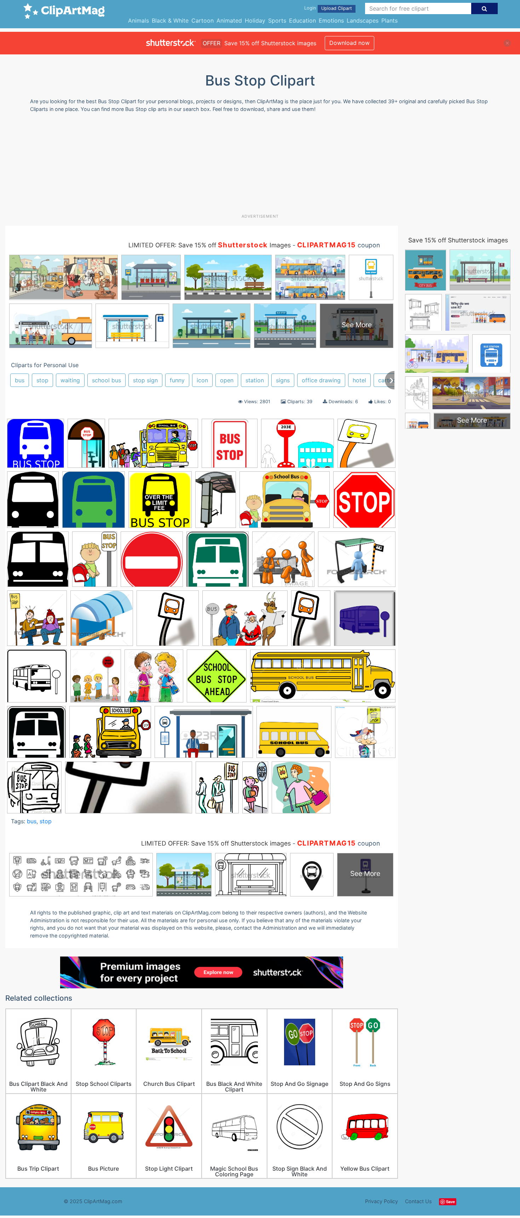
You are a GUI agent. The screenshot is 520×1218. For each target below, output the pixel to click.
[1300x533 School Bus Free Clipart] (322, 679)
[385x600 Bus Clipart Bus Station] (216, 503)
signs (283, 380)
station (254, 380)
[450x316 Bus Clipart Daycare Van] (284, 503)
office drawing (321, 380)
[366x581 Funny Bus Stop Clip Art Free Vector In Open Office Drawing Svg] (310, 621)
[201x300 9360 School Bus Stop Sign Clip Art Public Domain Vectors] (86, 446)
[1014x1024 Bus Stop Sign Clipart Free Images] (37, 562)
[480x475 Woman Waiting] (301, 790)
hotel (359, 380)
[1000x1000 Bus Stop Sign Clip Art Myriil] (364, 502)
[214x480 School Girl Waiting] (255, 790)
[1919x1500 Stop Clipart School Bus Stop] (294, 735)
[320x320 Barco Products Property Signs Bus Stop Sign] (229, 446)
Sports (277, 20)
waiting (70, 380)
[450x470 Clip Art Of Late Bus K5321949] (37, 621)
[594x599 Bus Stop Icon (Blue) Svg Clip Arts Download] (94, 503)
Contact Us (418, 1201)
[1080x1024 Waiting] (365, 734)
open (226, 380)
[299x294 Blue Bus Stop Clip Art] (35, 446)
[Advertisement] (260, 166)
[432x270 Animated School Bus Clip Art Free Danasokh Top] (153, 447)
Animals (138, 20)
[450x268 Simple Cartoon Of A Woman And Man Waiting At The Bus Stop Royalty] (204, 735)
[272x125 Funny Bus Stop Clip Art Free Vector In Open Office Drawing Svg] (128, 791)
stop (42, 380)
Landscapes (363, 20)
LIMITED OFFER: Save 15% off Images (209, 245)
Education (302, 20)
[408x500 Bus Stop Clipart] (32, 503)
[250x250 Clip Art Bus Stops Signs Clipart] (152, 562)
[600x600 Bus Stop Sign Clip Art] (160, 503)
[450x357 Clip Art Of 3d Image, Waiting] (356, 562)
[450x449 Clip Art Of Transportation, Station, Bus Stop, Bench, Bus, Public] (102, 622)
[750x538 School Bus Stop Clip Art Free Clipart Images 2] (110, 735)
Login (310, 8)
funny (177, 380)
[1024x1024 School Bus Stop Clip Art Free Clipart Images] (36, 735)
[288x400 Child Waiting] (95, 562)
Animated (229, 20)
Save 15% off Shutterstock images (458, 240)
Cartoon (202, 20)
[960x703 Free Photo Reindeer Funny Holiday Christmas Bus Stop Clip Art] (245, 622)
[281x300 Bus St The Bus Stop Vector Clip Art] (34, 790)
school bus (106, 380)
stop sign (145, 380)
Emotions (331, 20)
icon (202, 380)
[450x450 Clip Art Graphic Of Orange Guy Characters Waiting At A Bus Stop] (283, 562)
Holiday (255, 20)
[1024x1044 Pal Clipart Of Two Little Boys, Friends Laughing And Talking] (154, 679)
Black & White (170, 20)
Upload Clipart (336, 8)
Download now (349, 42)
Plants (389, 20)
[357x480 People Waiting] (217, 790)
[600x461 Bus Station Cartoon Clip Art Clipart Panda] (297, 447)
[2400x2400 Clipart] (167, 621)
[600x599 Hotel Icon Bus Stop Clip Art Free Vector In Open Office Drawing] (364, 621)
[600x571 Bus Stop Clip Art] (366, 446)
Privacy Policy (381, 1201)
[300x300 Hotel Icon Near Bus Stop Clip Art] (37, 679)
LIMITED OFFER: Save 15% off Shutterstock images (216, 843)
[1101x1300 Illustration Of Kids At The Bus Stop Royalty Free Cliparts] (96, 679)
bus (19, 380)
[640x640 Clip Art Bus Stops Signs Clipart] (217, 562)
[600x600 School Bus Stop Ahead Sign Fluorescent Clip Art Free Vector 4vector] (216, 679)
